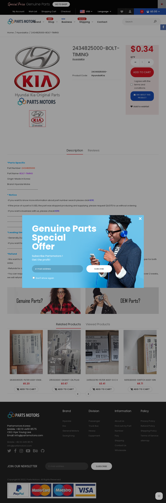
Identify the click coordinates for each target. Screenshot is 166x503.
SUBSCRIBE (99, 269)
